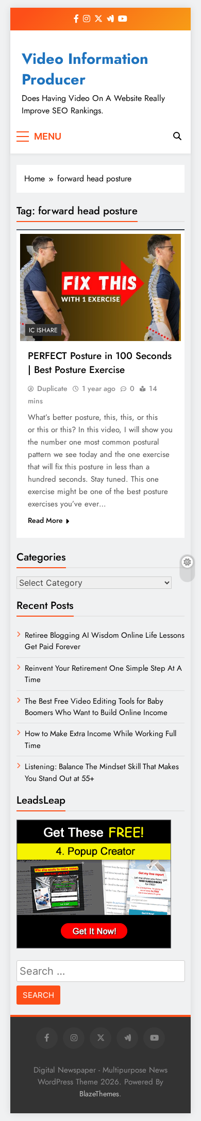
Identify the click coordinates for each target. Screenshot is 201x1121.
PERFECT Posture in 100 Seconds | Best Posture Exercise (100, 363)
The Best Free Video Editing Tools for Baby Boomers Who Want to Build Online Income (96, 706)
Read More (45, 520)
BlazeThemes (99, 1094)
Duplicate (52, 388)
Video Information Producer (85, 69)
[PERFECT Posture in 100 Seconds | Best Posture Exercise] (100, 287)
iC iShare (43, 330)
